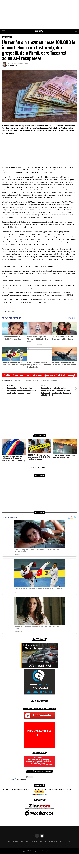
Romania (39, 381)
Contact (27, 842)
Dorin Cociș (14, 65)
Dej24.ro (21, 381)
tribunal (54, 381)
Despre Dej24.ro (18, 842)
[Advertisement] (39, 14)
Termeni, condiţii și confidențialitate (60, 842)
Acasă (8, 842)
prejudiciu (30, 381)
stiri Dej (46, 381)
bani (15, 381)
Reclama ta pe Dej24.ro (39, 842)
